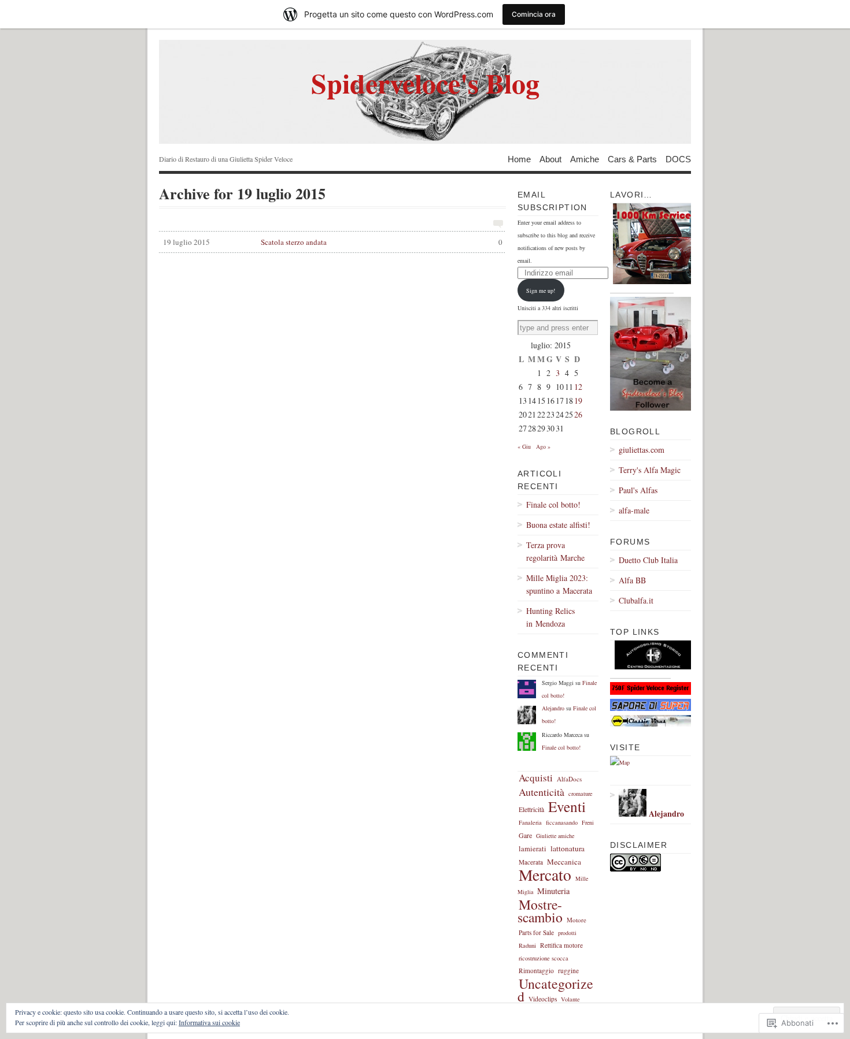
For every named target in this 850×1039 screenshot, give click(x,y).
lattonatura (567, 848)
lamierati (532, 849)
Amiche (584, 158)
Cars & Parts (632, 158)
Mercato (545, 874)
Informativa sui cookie (209, 1022)
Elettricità (531, 809)
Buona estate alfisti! (558, 524)
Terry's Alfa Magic (650, 469)
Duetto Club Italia (648, 559)
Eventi (567, 806)
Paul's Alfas (638, 490)
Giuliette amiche (555, 836)
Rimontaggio (536, 970)
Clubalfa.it (636, 600)
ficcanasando (562, 822)
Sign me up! (540, 290)
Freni (588, 822)
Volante (570, 999)
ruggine (568, 970)
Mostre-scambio (540, 910)
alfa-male (634, 510)
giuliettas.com (641, 449)
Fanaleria (530, 822)
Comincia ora (534, 14)
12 (578, 386)
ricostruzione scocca (543, 958)
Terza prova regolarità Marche (555, 551)
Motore (576, 919)
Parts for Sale (536, 932)
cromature (580, 794)
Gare (525, 835)
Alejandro (553, 708)
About (550, 158)
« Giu (524, 446)
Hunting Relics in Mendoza (550, 617)
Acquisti (536, 777)
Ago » (543, 446)
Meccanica (564, 861)
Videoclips (543, 999)
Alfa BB (632, 580)
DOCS (678, 158)
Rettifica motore (561, 945)
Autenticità (541, 792)
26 (578, 414)
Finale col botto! (553, 504)
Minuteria (553, 890)
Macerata (531, 862)
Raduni (527, 945)
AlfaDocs (569, 778)
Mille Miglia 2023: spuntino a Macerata (559, 584)
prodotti (567, 933)
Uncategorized (555, 990)
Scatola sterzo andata (332, 242)
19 (578, 400)
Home (519, 158)
